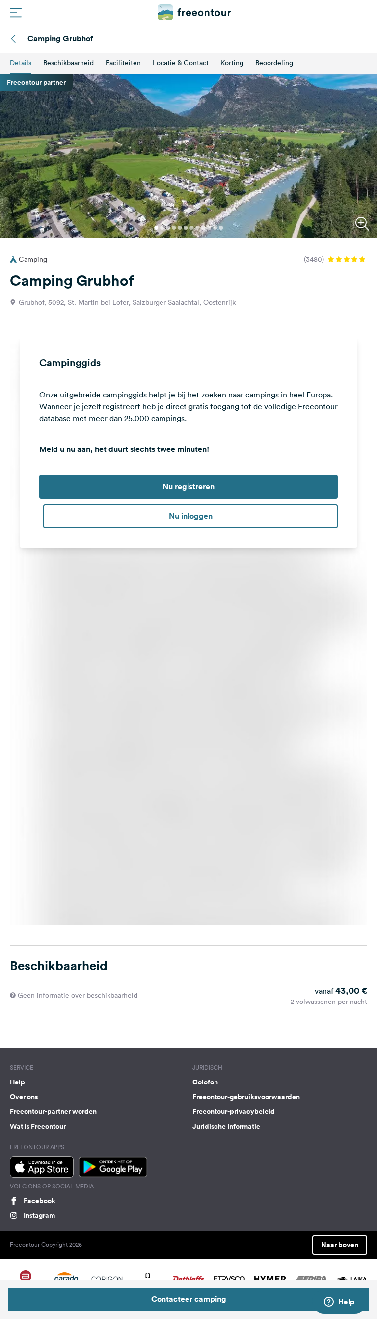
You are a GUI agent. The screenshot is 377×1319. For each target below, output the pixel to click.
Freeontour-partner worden (53, 1111)
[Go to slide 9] (203, 228)
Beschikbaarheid (68, 62)
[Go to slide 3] (168, 228)
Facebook (39, 1201)
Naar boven (339, 1245)
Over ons (24, 1097)
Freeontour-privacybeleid (233, 1111)
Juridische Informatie (226, 1126)
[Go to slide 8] (197, 228)
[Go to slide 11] (215, 228)
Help (17, 1082)
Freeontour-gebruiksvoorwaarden (246, 1097)
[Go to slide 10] (209, 228)
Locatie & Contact (181, 62)
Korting (231, 62)
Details (20, 62)
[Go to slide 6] (186, 228)
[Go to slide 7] (191, 228)
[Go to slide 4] (174, 228)
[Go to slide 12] (221, 228)
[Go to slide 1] (156, 228)
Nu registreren (188, 486)
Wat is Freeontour (38, 1126)
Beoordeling (274, 62)
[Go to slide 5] (180, 228)
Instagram (39, 1215)
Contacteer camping (188, 1299)
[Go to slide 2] (162, 228)
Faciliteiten (123, 62)
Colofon (205, 1082)
